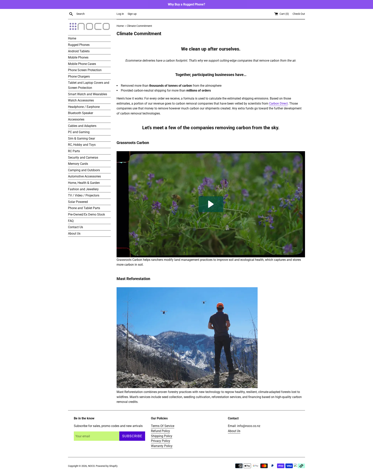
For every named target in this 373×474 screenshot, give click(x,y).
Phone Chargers (79, 76)
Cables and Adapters (82, 126)
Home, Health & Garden (84, 183)
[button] (211, 204)
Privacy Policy (160, 441)
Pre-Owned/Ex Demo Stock (86, 214)
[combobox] (95, 14)
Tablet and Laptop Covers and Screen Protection (88, 85)
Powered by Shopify (107, 465)
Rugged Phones (79, 45)
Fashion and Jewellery (83, 189)
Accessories (76, 119)
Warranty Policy (162, 446)
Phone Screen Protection (85, 70)
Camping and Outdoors (84, 170)
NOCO (91, 465)
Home (72, 38)
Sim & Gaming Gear (81, 138)
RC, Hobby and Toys (82, 145)
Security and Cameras (83, 157)
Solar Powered (78, 202)
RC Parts (74, 151)
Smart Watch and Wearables (87, 94)
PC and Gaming (79, 132)
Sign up (132, 14)
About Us (74, 233)
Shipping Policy (161, 436)
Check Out (299, 14)
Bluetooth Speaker (80, 113)
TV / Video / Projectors (83, 195)
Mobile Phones (78, 57)
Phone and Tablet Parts (84, 208)
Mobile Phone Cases (82, 64)
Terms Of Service (162, 426)
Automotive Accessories (84, 176)
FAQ (71, 221)
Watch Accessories (81, 100)
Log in (120, 14)
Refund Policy (160, 431)
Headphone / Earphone (84, 107)
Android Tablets (79, 51)
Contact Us (75, 227)
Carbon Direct (278, 103)
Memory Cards (78, 164)
